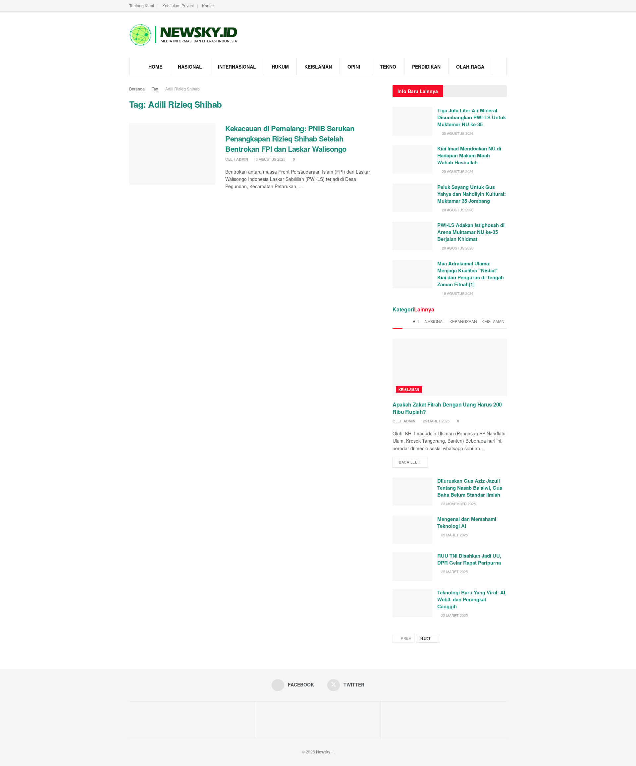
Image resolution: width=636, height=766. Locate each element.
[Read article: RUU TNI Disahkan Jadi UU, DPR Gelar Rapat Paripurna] (412, 566)
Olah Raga (470, 66)
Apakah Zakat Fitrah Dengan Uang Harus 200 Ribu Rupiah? (447, 408)
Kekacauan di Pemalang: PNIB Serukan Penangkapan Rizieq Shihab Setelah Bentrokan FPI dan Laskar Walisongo (289, 138)
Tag (155, 88)
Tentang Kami (141, 5)
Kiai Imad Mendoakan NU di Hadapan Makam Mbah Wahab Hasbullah (469, 155)
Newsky (323, 751)
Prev (405, 638)
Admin (242, 159)
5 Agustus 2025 (270, 159)
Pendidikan (426, 66)
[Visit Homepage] (183, 35)
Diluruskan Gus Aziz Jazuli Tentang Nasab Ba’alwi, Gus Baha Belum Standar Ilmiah (469, 487)
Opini (353, 66)
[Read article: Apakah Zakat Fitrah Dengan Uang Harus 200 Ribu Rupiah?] (450, 367)
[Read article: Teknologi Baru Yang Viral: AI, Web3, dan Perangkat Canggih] (412, 603)
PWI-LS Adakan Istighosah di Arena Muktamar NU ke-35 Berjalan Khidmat (470, 232)
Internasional (237, 66)
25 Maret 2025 (436, 420)
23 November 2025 (458, 503)
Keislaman (318, 66)
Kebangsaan (463, 321)
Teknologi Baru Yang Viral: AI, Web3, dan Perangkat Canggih (471, 599)
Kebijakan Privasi (178, 5)
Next (426, 638)
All (416, 321)
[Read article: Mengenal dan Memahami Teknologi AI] (412, 530)
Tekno (388, 66)
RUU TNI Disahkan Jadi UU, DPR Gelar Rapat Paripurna (469, 559)
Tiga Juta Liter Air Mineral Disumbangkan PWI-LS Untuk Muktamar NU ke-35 (471, 117)
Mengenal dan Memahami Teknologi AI (466, 522)
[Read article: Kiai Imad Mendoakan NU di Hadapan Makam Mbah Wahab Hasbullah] (412, 159)
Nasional (190, 66)
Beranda (137, 88)
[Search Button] (499, 66)
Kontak (208, 5)
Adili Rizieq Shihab (182, 88)
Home (155, 66)
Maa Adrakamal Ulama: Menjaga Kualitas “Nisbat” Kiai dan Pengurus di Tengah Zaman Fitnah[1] (470, 274)
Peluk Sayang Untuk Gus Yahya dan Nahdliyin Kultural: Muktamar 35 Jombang (471, 193)
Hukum (280, 66)
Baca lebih (413, 461)
